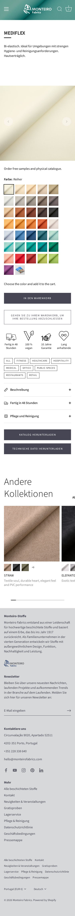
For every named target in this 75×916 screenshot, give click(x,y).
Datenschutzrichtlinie (18, 827)
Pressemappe (13, 840)
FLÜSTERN (31, 189)
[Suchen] (59, 9)
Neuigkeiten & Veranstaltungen (25, 801)
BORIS (53, 212)
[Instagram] (24, 770)
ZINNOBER (31, 258)
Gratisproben (13, 808)
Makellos (20, 189)
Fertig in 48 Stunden (24, 403)
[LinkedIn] (41, 770)
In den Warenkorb (37, 298)
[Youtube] (15, 770)
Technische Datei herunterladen (37, 449)
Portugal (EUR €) (13, 889)
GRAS (25, 567)
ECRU (53, 189)
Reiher (9, 189)
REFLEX (20, 235)
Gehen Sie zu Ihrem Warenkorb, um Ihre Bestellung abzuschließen (37, 317)
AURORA (20, 258)
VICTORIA (42, 235)
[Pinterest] (32, 770)
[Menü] (6, 9)
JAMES (31, 212)
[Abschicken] (69, 711)
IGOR (20, 201)
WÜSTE (9, 224)
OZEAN (20, 247)
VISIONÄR (31, 201)
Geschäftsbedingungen (19, 834)
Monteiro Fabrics (22, 900)
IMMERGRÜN (53, 247)
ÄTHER (9, 235)
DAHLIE (9, 270)
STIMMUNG (42, 247)
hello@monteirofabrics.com (23, 759)
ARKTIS (9, 247)
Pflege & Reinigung (16, 821)
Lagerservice (12, 814)
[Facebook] (6, 770)
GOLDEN (20, 224)
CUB (42, 201)
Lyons (31, 235)
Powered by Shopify (44, 900)
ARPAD (42, 212)
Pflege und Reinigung (24, 416)
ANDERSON (53, 235)
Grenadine (42, 224)
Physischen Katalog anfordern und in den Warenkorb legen (20, 270)
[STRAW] (32, 533)
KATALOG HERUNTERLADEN (37, 435)
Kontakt (9, 795)
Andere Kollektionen (28, 488)
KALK (53, 258)
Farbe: (13, 179)
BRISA (9, 212)
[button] (8, 121)
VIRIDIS (31, 247)
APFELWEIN (20, 212)
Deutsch (38, 889)
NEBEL (53, 224)
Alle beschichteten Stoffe (20, 789)
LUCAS (53, 201)
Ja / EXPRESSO (7, 567)
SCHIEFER (42, 258)
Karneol (31, 224)
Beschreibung (19, 390)
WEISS (65, 567)
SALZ (9, 201)
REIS (42, 189)
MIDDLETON (9, 258)
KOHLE (16, 567)
